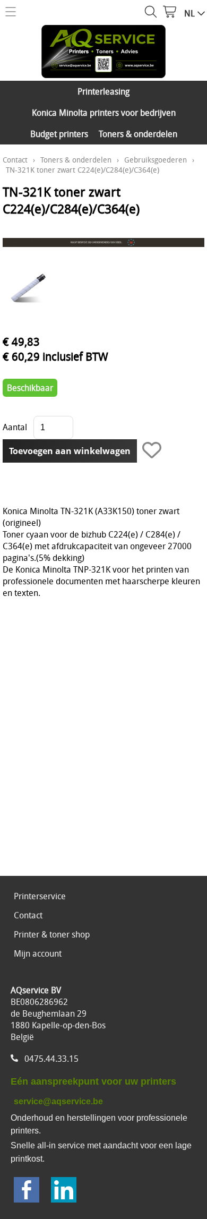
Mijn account (38, 953)
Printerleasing (103, 91)
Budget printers (59, 134)
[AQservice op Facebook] (26, 1191)
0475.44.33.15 (51, 1058)
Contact (15, 160)
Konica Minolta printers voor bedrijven (104, 112)
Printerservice (40, 896)
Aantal (15, 427)
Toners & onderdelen (138, 134)
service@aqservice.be (58, 1101)
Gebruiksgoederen (155, 160)
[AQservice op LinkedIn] (64, 1191)
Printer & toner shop (52, 934)
